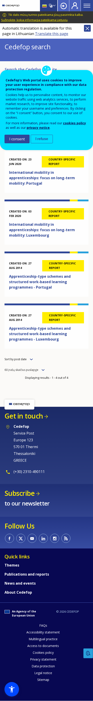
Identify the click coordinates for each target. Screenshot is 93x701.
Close (87, 28)
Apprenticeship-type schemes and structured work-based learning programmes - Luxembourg (40, 334)
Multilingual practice (43, 639)
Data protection (43, 666)
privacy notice (38, 127)
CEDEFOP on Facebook (9, 538)
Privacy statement (43, 659)
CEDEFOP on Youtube (32, 538)
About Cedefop (18, 592)
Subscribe (20, 493)
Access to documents (43, 646)
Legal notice (43, 673)
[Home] (10, 5)
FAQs (43, 625)
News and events (20, 583)
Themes (12, 565)
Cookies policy (43, 652)
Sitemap (43, 679)
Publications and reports (27, 574)
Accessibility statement (43, 632)
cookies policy (74, 123)
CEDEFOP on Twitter (20, 538)
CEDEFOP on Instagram (54, 538)
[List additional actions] (53, 5)
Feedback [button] (88, 653)
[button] (12, 689)
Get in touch (24, 416)
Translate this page (51, 33)
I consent (17, 138)
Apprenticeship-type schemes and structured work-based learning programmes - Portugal (40, 282)
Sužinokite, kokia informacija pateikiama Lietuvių (34, 20)
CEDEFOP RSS (65, 538)
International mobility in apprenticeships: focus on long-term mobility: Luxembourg (42, 230)
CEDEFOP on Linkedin (43, 538)
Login (63, 5)
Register (75, 5)
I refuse (41, 139)
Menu (87, 5)
